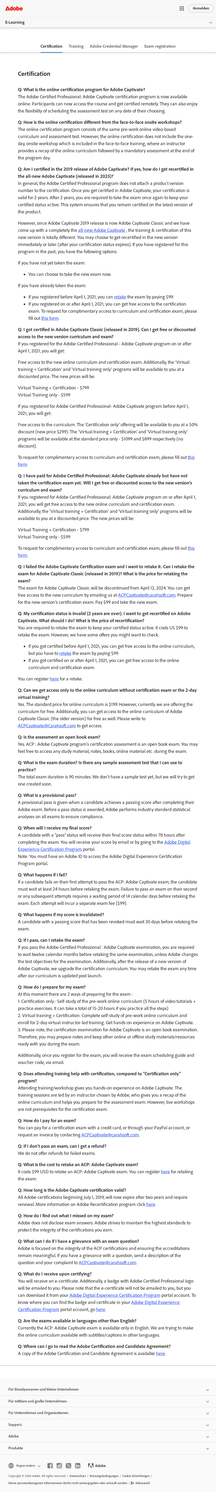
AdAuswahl (142, 1483)
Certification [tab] (51, 46)
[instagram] (59, 1465)
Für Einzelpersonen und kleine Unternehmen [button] (43, 1389)
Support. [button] (15, 1424)
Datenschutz (78, 1476)
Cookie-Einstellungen (136, 1476)
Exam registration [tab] (160, 46)
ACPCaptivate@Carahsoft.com (47, 726)
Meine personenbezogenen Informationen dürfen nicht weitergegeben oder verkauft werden (67, 1483)
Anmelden (201, 8)
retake (120, 297)
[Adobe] (14, 8)
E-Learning (14, 22)
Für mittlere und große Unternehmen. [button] (37, 1401)
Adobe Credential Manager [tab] (114, 46)
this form (49, 318)
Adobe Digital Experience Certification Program (115, 1295)
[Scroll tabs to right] (212, 46)
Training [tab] (76, 46)
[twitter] (68, 1465)
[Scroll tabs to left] (4, 46)
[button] (182, 8)
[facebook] (50, 1465)
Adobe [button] (13, 1436)
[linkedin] (77, 1465)
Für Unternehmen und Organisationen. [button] (38, 1413)
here (54, 679)
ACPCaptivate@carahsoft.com (146, 595)
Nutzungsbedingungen (104, 1476)
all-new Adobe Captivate (101, 230)
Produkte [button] (15, 1448)
